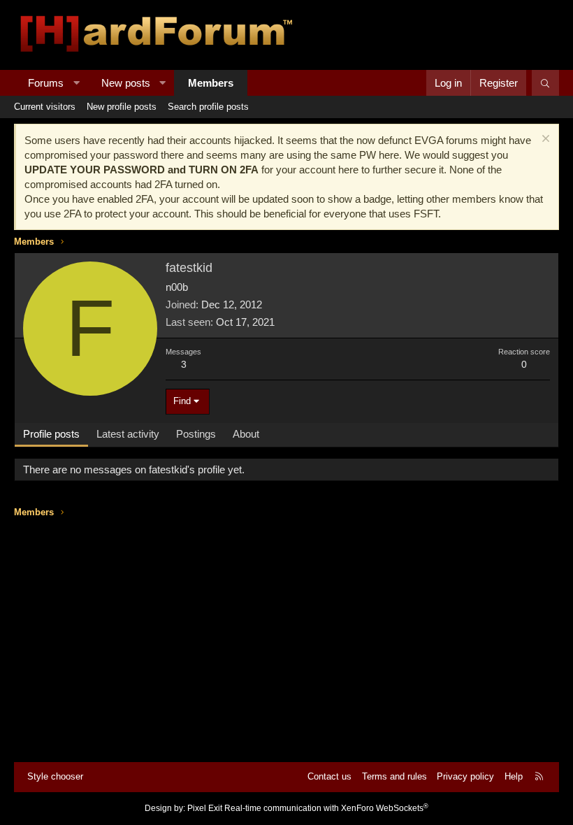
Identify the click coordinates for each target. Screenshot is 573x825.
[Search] (545, 83)
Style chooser (55, 776)
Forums (46, 83)
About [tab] (246, 434)
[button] (76, 83)
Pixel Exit (204, 808)
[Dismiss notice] (544, 140)
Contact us (329, 776)
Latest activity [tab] (127, 434)
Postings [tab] (196, 434)
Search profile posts (208, 106)
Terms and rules (394, 776)
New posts (125, 83)
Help (514, 776)
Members (210, 83)
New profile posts (122, 106)
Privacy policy (465, 776)
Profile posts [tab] (51, 434)
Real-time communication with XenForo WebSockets (326, 808)
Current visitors (44, 106)
